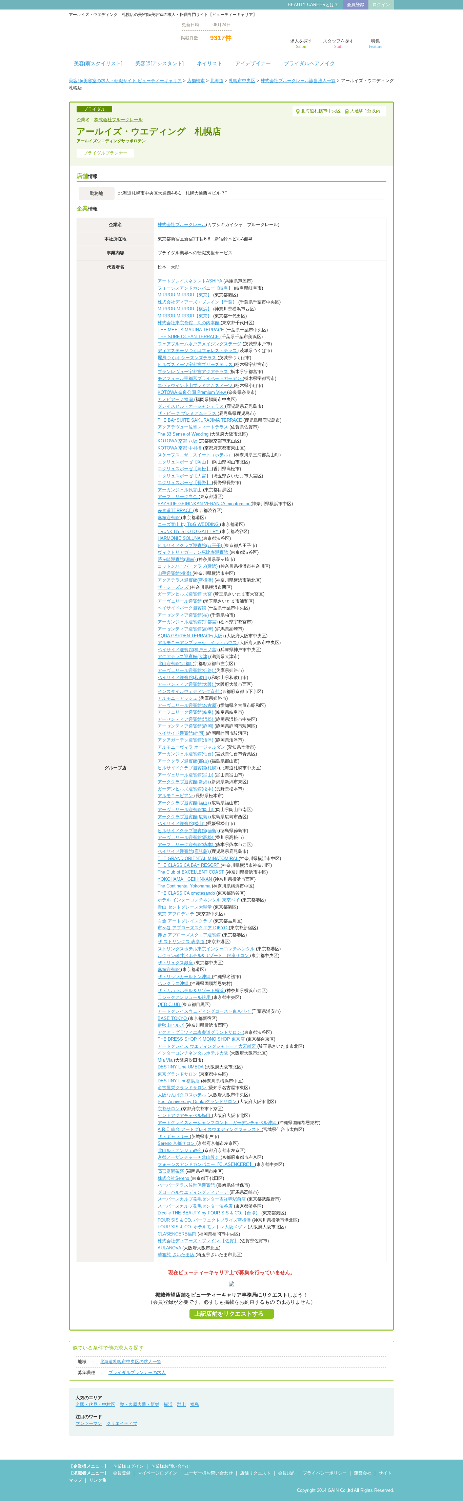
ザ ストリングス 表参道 (182, 941)
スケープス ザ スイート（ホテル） (196, 454)
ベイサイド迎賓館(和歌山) (184, 677)
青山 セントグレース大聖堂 (185, 907)
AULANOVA (170, 1247)
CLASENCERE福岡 (178, 1234)
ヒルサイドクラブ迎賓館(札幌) (188, 767)
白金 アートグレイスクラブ (185, 920)
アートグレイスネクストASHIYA (190, 280)
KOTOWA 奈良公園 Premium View (192, 392)
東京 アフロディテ (177, 913)
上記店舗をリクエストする (229, 1314)
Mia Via (166, 1060)
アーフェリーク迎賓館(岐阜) (186, 712)
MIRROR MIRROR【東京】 (185, 294)
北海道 (216, 80)
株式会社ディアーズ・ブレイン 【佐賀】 (199, 1240)
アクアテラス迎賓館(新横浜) (186, 580)
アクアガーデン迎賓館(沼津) (186, 740)
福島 (194, 1404)
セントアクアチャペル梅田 (185, 1115)
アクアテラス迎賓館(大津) (184, 656)
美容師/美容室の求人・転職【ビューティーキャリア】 (119, 31)
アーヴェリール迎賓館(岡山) (186, 809)
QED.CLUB (169, 1004)
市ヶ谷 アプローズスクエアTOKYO (193, 927)
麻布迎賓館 (169, 517)
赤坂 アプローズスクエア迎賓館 (190, 934)
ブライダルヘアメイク (309, 63)
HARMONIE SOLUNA (180, 538)
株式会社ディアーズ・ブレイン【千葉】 (198, 302)
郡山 (181, 1404)
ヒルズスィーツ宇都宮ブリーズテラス (196, 364)
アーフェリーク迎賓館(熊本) (186, 844)
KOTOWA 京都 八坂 (178, 440)
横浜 (168, 1404)
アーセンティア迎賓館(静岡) (186, 726)
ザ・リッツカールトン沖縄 (185, 976)
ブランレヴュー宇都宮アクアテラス (193, 371)
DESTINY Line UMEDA (181, 1066)
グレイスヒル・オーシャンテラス (191, 406)
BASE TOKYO (173, 1018)
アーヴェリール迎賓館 (180, 601)
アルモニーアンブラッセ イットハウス (198, 642)
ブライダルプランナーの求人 (137, 1372)
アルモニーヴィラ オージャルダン (192, 747)
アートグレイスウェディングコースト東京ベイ (204, 1011)
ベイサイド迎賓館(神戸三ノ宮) (188, 649)
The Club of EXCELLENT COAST (191, 872)
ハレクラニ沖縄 (174, 983)
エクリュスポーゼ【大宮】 (185, 475)
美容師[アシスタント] (159, 63)
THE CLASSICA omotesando (187, 893)
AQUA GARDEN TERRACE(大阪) (191, 635)
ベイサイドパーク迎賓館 (182, 607)
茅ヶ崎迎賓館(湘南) (177, 559)
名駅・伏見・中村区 (95, 1404)
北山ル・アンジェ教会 (180, 1150)
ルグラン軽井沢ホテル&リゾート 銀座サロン (204, 955)
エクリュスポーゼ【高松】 (185, 468)
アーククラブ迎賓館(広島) (184, 816)
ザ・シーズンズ (174, 587)
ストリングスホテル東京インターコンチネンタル (207, 948)
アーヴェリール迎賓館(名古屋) (188, 705)
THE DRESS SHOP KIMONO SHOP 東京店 (202, 1039)
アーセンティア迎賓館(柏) (184, 615)
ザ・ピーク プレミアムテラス (188, 413)
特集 (375, 43)
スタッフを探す (338, 43)
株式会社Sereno (174, 1178)
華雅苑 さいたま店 (177, 1254)
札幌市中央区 (242, 80)
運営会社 (362, 1473)
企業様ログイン (128, 1466)
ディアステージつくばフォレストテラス (198, 350)
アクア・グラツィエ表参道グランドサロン (200, 1032)
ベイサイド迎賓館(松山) (182, 823)
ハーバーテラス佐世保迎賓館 (187, 1185)
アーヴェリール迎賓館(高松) (186, 837)
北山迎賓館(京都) (175, 663)
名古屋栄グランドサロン (182, 1087)
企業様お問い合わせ (170, 1466)
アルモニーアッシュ (178, 698)
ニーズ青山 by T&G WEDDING (189, 524)
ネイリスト (209, 63)
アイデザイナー (253, 63)
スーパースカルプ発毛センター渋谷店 (196, 1206)
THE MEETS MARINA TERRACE (191, 329)
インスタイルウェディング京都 (189, 691)
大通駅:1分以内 (366, 110)
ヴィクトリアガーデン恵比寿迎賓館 (193, 552)
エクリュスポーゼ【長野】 (185, 482)
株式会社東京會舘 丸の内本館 (189, 322)
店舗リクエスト (255, 1473)
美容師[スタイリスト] (98, 63)
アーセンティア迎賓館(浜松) (186, 719)
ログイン (381, 4)
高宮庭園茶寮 (171, 1171)
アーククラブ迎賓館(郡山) (184, 761)
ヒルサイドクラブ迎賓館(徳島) (188, 830)
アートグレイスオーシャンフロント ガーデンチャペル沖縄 (218, 1122)
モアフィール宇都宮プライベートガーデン (200, 378)
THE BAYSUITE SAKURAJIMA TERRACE (200, 420)
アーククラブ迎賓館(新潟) (184, 781)
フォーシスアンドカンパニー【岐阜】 (196, 288)
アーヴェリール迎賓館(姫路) (186, 670)
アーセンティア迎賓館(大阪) (186, 684)
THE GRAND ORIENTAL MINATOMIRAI (198, 858)
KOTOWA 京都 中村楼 (180, 448)
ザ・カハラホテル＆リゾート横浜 (191, 990)
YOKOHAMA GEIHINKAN (185, 879)
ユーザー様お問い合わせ (208, 1473)
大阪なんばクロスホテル (182, 1094)
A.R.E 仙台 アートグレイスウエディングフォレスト (210, 1129)
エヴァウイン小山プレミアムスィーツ (196, 385)
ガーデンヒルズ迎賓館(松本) (186, 788)
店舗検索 (196, 80)
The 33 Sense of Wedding (184, 434)
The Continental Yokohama (185, 886)
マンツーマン (89, 1423)
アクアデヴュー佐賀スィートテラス (193, 426)
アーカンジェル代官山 (180, 489)
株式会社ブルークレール (118, 119)
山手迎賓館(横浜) (175, 573)
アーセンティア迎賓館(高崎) (186, 628)
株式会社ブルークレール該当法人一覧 (298, 80)
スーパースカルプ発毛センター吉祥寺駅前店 (202, 1199)
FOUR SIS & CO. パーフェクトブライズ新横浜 (205, 1220)
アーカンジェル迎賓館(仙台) (186, 753)
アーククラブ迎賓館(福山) (184, 802)
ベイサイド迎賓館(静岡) (182, 733)
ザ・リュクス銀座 (176, 962)
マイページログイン (157, 1473)
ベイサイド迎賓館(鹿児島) (184, 851)
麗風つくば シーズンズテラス (188, 357)
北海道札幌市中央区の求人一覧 (130, 1361)
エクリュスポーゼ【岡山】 (185, 461)
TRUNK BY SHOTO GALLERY (189, 531)
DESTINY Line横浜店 (179, 1080)
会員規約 (287, 1473)
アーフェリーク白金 (178, 496)
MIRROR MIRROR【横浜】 (185, 308)
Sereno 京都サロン (177, 1143)
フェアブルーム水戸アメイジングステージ (200, 343)
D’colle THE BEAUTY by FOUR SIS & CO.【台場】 (209, 1212)
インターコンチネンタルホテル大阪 (193, 1053)
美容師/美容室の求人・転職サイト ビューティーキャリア (125, 80)
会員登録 (355, 4)
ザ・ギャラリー (174, 1136)
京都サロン (169, 1108)
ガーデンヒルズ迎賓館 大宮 (185, 594)
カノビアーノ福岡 (176, 399)
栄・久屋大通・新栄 (139, 1404)
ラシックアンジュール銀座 (185, 997)
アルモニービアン (176, 795)
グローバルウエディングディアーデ (193, 1192)
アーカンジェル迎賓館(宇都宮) (188, 621)
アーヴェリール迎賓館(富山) (186, 774)
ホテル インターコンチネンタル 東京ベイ (199, 899)
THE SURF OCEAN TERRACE (189, 336)
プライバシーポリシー (325, 1473)
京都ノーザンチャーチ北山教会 (189, 1157)
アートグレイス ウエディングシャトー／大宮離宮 (207, 1046)
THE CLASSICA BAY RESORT (189, 865)
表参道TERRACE (175, 510)
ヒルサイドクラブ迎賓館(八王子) (190, 545)
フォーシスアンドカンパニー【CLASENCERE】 (206, 1164)
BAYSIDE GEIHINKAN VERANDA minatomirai (204, 503)
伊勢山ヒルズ (171, 1025)
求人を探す (301, 43)
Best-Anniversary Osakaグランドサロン (198, 1101)
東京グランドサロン (178, 1074)
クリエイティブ (121, 1423)
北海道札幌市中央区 (321, 110)
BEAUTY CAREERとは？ (313, 4)
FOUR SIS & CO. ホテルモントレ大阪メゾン (203, 1226)
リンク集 (98, 1480)
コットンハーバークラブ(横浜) (188, 566)
